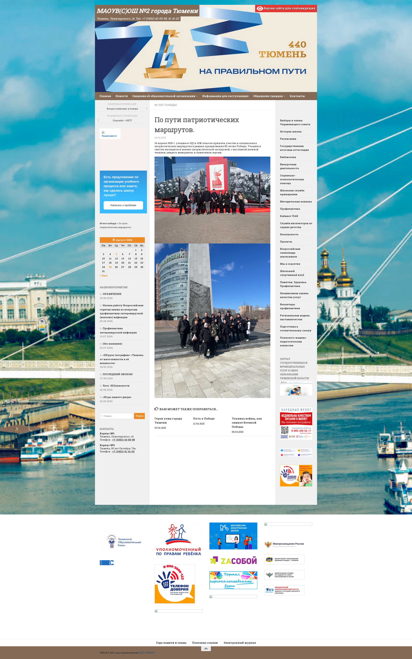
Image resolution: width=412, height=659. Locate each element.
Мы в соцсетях (290, 263)
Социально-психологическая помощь (292, 179)
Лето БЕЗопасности (116, 385)
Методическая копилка (296, 201)
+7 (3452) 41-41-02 (123, 451)
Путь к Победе (204, 418)
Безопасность (289, 234)
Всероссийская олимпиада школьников (290, 252)
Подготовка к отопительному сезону (295, 328)
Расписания (288, 138)
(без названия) (112, 343)
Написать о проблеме (123, 205)
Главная (105, 96)
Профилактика (290, 208)
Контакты (297, 96)
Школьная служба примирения (292, 192)
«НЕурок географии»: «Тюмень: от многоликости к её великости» (122, 359)
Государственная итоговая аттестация (294, 147)
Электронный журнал (240, 642)
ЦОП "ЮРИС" (147, 652)
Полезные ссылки (205, 642)
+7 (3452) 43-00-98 (123, 439)
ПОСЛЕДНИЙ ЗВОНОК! (118, 374)
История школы (291, 131)
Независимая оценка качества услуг (294, 295)
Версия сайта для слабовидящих (289, 8)
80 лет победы (165, 105)
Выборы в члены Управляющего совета (295, 122)
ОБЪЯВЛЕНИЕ (112, 293)
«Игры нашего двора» (117, 397)
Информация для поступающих (225, 96)
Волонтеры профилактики (290, 306)
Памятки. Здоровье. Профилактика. (293, 284)
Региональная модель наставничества (295, 317)
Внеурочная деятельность (289, 166)
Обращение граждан (268, 96)
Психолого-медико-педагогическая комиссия (293, 341)
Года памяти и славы (171, 642)
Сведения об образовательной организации (163, 96)
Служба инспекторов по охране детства (296, 225)
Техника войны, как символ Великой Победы (247, 423)
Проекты (286, 241)
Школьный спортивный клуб (292, 272)
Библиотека (288, 157)
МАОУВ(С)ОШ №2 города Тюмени (147, 11)
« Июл (104, 275)
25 (110, 267)
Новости (122, 96)
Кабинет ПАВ (289, 216)
